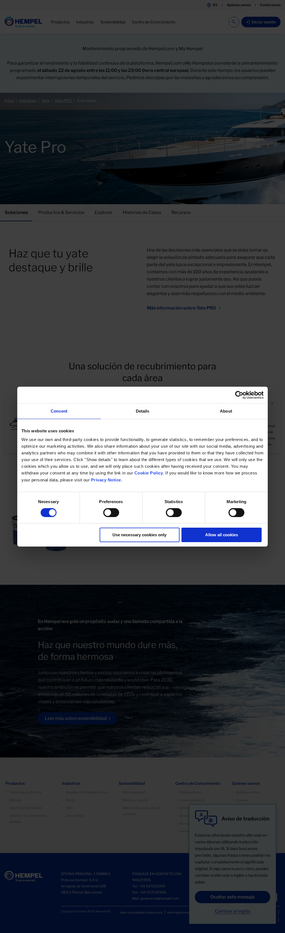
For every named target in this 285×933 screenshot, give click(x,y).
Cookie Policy (148, 473)
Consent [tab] (59, 410)
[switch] (111, 512)
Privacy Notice (106, 480)
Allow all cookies (221, 534)
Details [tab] (142, 410)
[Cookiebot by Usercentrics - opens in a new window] (239, 395)
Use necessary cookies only (139, 534)
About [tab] (226, 410)
